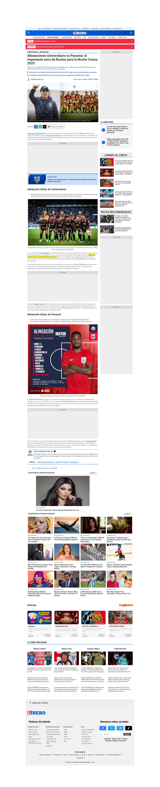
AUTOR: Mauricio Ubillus (43, 451)
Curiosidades (86, 739)
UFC (65, 730)
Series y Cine (86, 736)
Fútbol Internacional (53, 727)
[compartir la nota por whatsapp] (40, 127)
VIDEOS (103, 37)
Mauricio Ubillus (37, 79)
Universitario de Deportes (36, 133)
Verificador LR (100, 755)
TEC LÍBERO (111, 37)
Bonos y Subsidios (88, 730)
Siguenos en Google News (57, 126)
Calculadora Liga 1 (35, 739)
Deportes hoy (67, 727)
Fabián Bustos (74, 462)
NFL (65, 741)
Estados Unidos (87, 743)
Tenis (65, 736)
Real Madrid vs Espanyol (61, 28)
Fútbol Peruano (52, 37)
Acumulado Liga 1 (75, 28)
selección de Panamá (53, 135)
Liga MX (49, 746)
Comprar (47, 635)
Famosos (85, 734)
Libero (65, 755)
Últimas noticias (39, 37)
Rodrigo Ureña (39, 304)
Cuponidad (79, 758)
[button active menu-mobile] (28, 33)
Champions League (53, 732)
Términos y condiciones (119, 741)
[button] (131, 33)
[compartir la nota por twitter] (44, 127)
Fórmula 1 (67, 739)
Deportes (77, 37)
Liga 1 (31, 736)
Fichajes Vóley (117, 28)
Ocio (84, 37)
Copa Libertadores (52, 730)
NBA (65, 734)
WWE (66, 732)
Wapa (83, 755)
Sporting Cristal (34, 734)
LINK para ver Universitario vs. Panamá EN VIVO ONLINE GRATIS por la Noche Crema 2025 (71, 180)
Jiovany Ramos (91, 441)
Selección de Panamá (62, 462)
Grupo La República (45, 755)
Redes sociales (87, 732)
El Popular (57, 755)
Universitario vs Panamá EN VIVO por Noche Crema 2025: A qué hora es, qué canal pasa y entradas (63, 72)
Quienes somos (116, 739)
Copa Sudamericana (53, 734)
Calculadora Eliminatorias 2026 (35, 742)
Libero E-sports (74, 755)
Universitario (95, 28)
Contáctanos (107, 739)
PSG (47, 743)
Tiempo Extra (122, 37)
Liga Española (51, 741)
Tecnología (85, 741)
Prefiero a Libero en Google (46, 468)
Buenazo (90, 755)
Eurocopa (49, 736)
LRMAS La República (113, 755)
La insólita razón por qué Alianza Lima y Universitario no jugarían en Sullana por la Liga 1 (59, 75)
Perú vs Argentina (105, 28)
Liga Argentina (51, 739)
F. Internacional (66, 37)
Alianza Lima (85, 28)
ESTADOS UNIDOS (93, 37)
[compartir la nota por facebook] (36, 127)
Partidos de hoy (47, 28)
